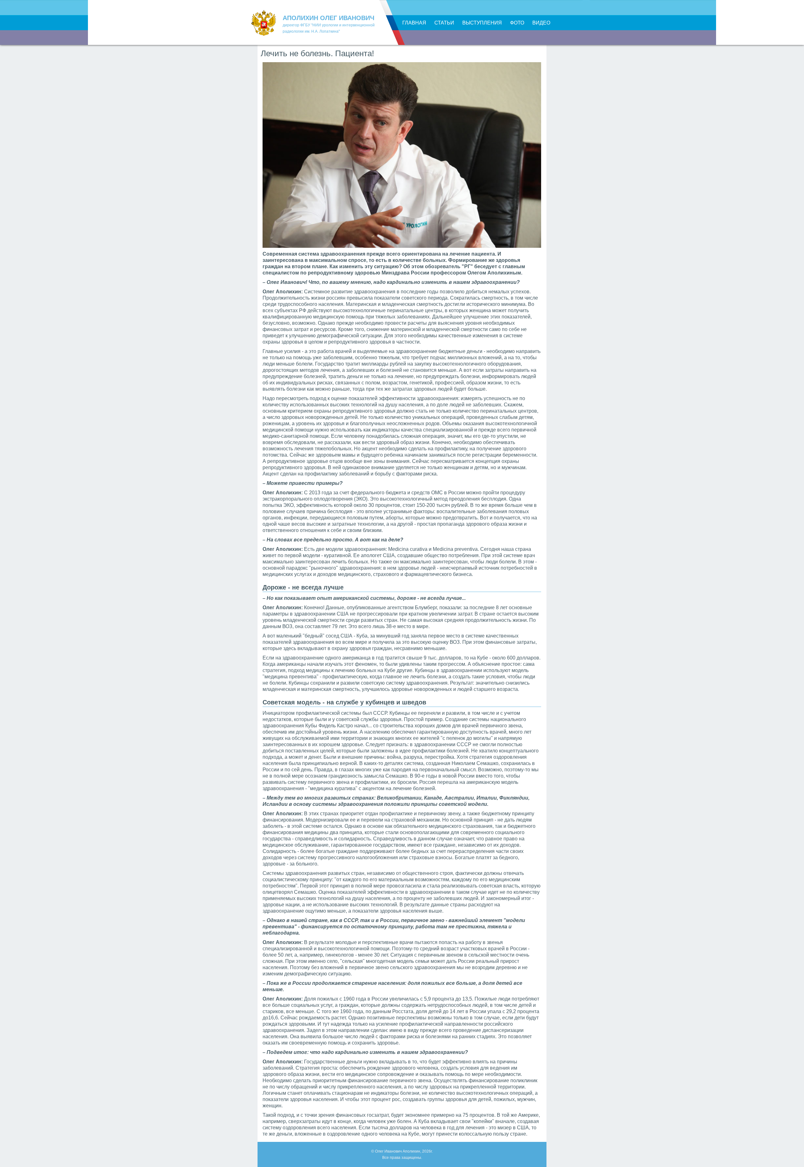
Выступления (482, 22)
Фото (517, 22)
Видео (541, 22)
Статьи (444, 22)
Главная (414, 22)
